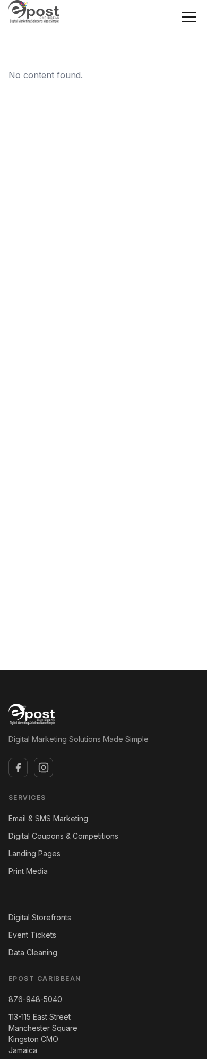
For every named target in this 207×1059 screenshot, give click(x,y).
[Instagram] (43, 767)
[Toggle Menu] (189, 17)
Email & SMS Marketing (48, 818)
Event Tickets (32, 934)
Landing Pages (34, 853)
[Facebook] (18, 767)
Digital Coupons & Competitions (63, 835)
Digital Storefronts (39, 917)
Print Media (28, 870)
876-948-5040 (35, 999)
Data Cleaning (32, 952)
